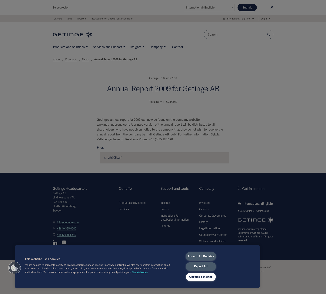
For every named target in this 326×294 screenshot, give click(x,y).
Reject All (201, 266)
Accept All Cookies (201, 256)
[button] (14, 268)
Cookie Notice (140, 272)
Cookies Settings (201, 276)
